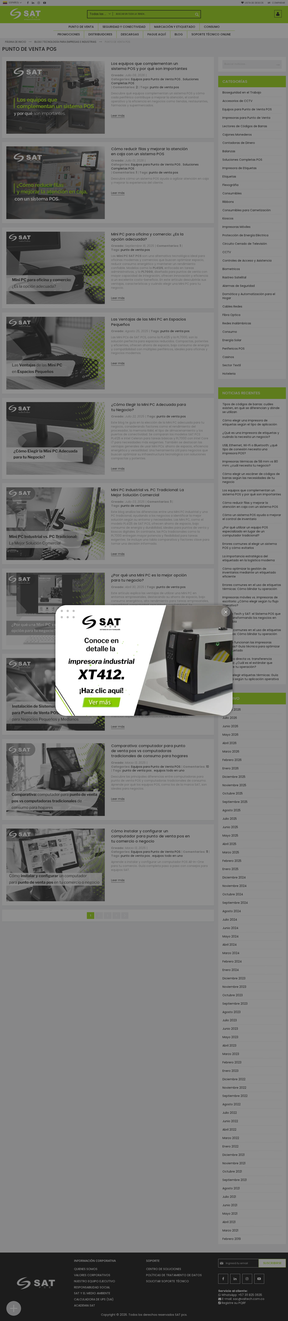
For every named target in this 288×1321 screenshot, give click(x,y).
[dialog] (144, 660)
